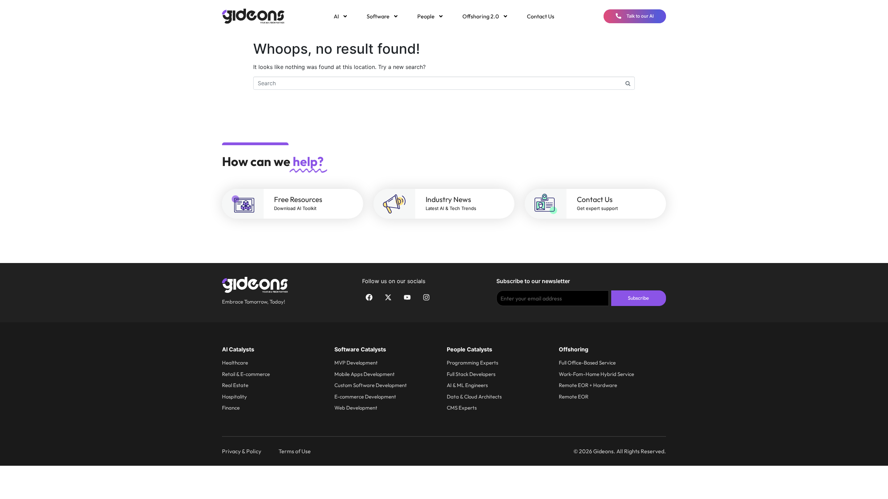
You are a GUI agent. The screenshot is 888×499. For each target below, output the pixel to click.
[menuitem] (340, 16)
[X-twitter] (388, 297)
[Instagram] (426, 297)
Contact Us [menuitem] (540, 16)
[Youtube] (407, 297)
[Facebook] (369, 297)
